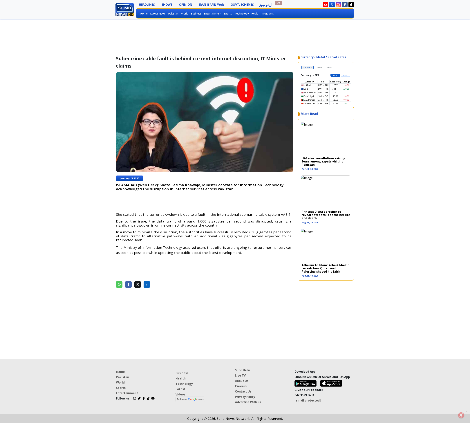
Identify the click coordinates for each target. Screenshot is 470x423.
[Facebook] (143, 399)
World (184, 13)
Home (144, 13)
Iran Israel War (211, 5)
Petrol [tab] (329, 67)
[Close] (466, 412)
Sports (228, 13)
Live (278, 3)
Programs (268, 13)
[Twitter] (139, 399)
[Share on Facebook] (128, 284)
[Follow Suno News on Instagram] (338, 5)
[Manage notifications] (461, 415)
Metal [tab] (319, 67)
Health (255, 13)
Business (196, 13)
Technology (241, 13)
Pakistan (173, 13)
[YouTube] (153, 399)
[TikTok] (148, 399)
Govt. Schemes (242, 5)
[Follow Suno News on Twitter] (332, 5)
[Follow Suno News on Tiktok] (351, 5)
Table (335, 75)
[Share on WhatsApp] (119, 284)
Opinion (185, 5)
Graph (346, 75)
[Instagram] (134, 399)
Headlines (147, 5)
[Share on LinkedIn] (147, 284)
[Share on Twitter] (137, 284)
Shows (167, 5)
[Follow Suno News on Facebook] (344, 5)
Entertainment (212, 13)
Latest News (158, 13)
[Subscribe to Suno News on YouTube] (325, 5)
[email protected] (307, 400)
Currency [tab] (307, 67)
